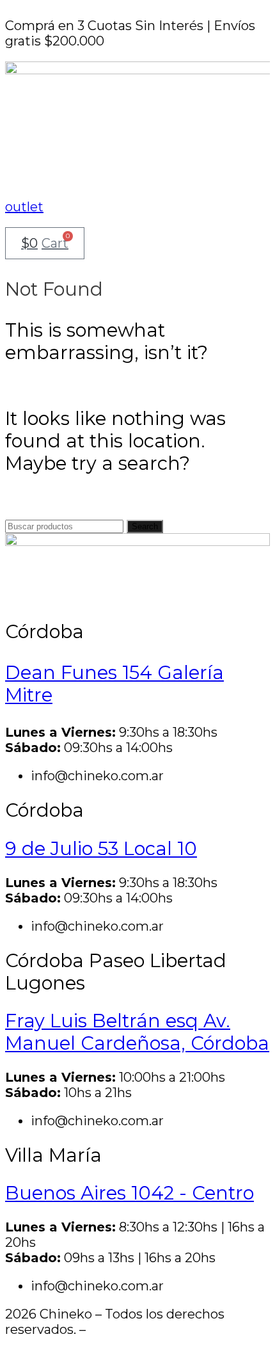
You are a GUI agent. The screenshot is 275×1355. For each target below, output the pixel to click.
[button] (137, 165)
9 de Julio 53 (101, 848)
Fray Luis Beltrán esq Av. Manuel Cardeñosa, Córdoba (137, 1031)
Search (145, 526)
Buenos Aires (129, 1193)
